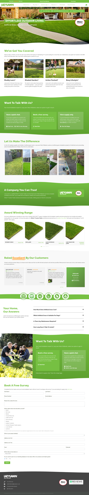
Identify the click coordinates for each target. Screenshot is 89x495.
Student (7, 421)
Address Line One (8, 438)
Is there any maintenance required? (44, 321)
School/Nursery (9, 419)
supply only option (62, 218)
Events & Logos (44, 4)
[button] (41, 246)
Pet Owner (8, 412)
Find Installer (62, 4)
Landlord (8, 428)
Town (5, 447)
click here (69, 389)
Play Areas (35, 4)
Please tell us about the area (10, 400)
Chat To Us (10, 126)
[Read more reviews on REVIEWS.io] (76, 280)
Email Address (48, 396)
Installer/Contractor (10, 423)
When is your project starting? (11, 433)
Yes (6, 458)
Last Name (48, 391)
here (60, 373)
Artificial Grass (26, 4)
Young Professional (10, 415)
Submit (7, 462)
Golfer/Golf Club (9, 417)
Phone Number (8, 396)
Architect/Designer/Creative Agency (13, 425)
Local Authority (9, 426)
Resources (54, 4)
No (10, 458)
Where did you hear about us (11, 451)
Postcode (68, 447)
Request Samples (71, 4)
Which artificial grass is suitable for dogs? (46, 315)
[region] (35, 276)
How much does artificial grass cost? (45, 309)
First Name (7, 391)
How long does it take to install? (43, 327)
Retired (7, 413)
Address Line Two (8, 442)
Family (7, 410)
